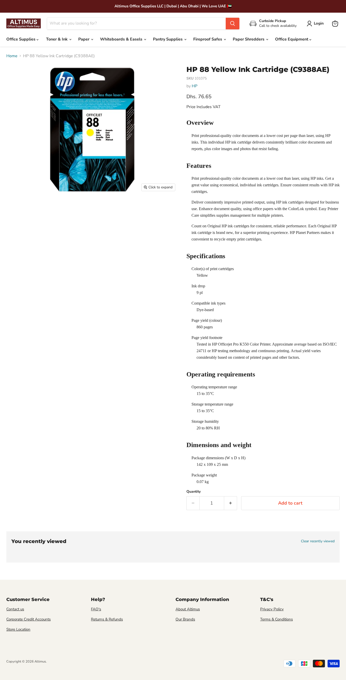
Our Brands (185, 619)
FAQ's (96, 609)
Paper (84, 39)
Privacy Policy (272, 609)
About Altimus (188, 609)
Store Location (18, 629)
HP (194, 86)
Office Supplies (21, 39)
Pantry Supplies (168, 39)
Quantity (193, 492)
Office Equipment (292, 39)
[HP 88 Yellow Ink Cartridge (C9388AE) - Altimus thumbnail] (15, 208)
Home (11, 56)
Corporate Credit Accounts (28, 619)
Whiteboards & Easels (121, 39)
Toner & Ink (57, 39)
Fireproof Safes (208, 39)
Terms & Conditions (276, 619)
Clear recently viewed (318, 541)
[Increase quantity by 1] (230, 503)
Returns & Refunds (107, 619)
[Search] (232, 23)
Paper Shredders (249, 39)
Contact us (15, 609)
